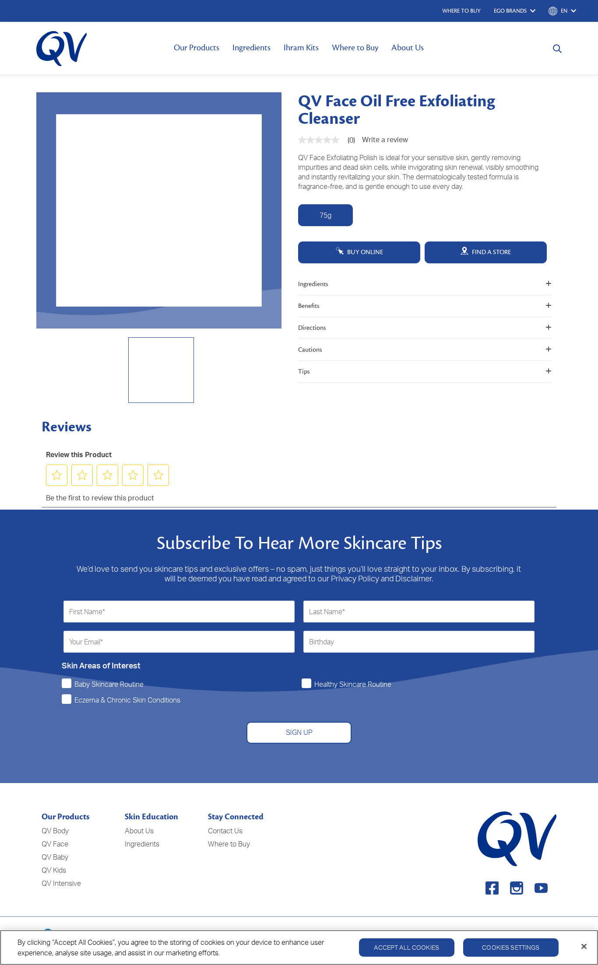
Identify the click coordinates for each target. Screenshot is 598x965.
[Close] (584, 946)
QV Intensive (61, 883)
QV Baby (55, 857)
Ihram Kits (301, 47)
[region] (299, 947)
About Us (407, 47)
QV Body (55, 830)
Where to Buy (355, 47)
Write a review (385, 139)
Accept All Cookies (406, 947)
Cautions (310, 350)
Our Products (196, 47)
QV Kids (54, 870)
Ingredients (251, 47)
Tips (304, 371)
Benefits (308, 306)
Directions (312, 328)
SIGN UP (299, 732)
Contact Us (225, 830)
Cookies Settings (510, 947)
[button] (57, 475)
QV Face (55, 843)
